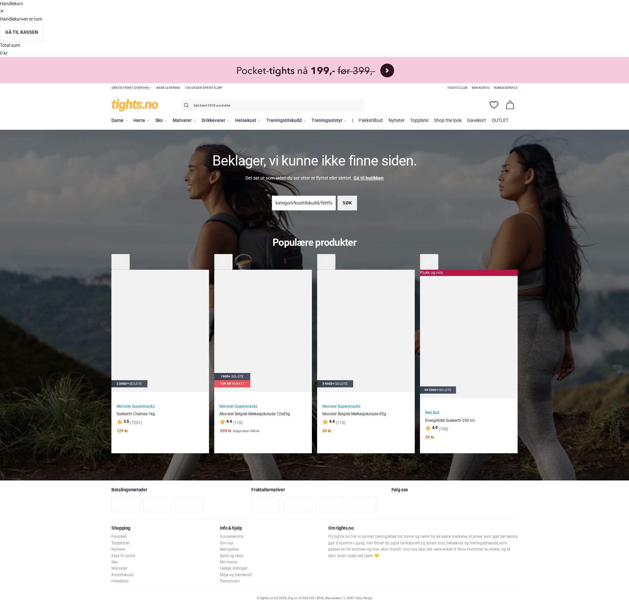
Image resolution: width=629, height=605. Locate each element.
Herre (139, 120)
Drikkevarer (213, 120)
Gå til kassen (21, 32)
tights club (457, 87)
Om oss (226, 543)
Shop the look (448, 120)
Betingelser (229, 549)
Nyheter (397, 120)
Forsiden (119, 536)
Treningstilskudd (284, 120)
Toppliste (419, 120)
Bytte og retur (231, 556)
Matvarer (182, 120)
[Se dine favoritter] (494, 104)
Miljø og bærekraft (236, 575)
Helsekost (245, 120)
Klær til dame (123, 556)
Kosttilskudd (122, 575)
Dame (117, 120)
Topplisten (120, 543)
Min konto (480, 87)
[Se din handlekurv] (510, 104)
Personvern (230, 581)
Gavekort (476, 120)
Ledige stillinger (233, 568)
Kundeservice (506, 87)
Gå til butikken (368, 178)
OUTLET (500, 120)
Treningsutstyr (327, 120)
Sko (159, 120)
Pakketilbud (371, 120)
